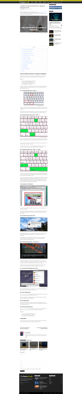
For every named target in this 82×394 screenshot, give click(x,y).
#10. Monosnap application (26, 68)
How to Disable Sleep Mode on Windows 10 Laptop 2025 (25, 328)
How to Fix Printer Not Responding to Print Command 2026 (34, 349)
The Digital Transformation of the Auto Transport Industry (43, 378)
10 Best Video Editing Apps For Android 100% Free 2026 (57, 31)
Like (60, 6)
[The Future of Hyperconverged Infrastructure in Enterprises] (37, 382)
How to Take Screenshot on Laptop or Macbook (27, 49)
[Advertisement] (33, 40)
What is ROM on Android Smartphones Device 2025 (57, 35)
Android (40, 2)
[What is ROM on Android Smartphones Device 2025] (51, 35)
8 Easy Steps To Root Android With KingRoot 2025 (58, 43)
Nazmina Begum (27, 332)
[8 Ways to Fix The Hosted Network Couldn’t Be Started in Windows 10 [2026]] (24, 345)
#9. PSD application (25, 66)
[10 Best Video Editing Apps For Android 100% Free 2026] (51, 31)
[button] (61, 2)
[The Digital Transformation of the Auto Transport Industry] (37, 378)
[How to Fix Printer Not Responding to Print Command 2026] (34, 345)
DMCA (47, 0)
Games (48, 2)
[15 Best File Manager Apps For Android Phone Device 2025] (51, 40)
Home (20, 4)
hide (34, 47)
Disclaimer (40, 0)
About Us (29, 0)
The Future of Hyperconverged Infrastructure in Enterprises (43, 382)
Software (44, 2)
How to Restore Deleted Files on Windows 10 (28, 314)
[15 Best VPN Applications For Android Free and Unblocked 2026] (55, 17)
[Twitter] (26, 337)
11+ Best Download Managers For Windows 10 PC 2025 (42, 328)
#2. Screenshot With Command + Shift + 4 (27, 53)
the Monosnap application (24, 308)
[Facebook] (60, 0)
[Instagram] (62, 0)
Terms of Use (44, 0)
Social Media (53, 2)
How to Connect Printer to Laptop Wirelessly (28, 315)
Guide (32, 2)
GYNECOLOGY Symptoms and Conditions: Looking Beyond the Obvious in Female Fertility (43, 387)
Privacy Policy (36, 0)
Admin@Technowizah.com (26, 382)
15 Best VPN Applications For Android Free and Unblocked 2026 (54, 23)
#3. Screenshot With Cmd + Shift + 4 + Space (28, 55)
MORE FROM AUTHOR (28, 340)
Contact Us (32, 0)
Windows (35, 2)
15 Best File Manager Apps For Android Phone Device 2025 (57, 39)
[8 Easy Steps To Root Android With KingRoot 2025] (51, 44)
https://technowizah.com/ (27, 333)
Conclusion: (22, 70)
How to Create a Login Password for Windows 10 (29, 313)
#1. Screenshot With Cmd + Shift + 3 (27, 51)
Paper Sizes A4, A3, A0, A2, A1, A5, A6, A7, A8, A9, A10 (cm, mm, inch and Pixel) (43, 349)
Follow (60, 8)
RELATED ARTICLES (23, 340)
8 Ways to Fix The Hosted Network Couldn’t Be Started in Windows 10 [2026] (24, 349)
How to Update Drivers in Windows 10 (27, 84)
